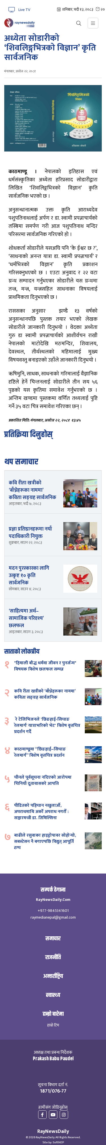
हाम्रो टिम (53, 1025)
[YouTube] (53, 1115)
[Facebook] (42, 1115)
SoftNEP (58, 1142)
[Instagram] (64, 1115)
